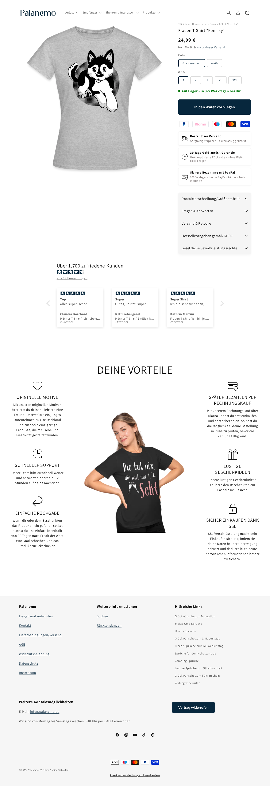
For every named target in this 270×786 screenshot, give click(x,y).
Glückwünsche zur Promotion (195, 616)
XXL (235, 80)
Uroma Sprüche (185, 631)
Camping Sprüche (187, 661)
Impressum (27, 673)
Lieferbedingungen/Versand (40, 635)
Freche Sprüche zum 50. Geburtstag (199, 646)
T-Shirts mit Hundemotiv (192, 24)
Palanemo (33, 769)
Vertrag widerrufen (188, 683)
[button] (71, 12)
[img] (137, 272)
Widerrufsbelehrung (34, 654)
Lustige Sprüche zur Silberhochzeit (198, 668)
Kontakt (25, 625)
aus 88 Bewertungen (72, 278)
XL (220, 80)
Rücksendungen (109, 625)
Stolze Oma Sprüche (188, 624)
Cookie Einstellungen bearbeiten (135, 775)
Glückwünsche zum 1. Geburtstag (197, 638)
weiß (214, 63)
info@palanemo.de (44, 711)
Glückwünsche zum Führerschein (197, 675)
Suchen (102, 616)
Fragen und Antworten (36, 616)
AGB (22, 644)
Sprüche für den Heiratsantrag (195, 653)
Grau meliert (191, 63)
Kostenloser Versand (211, 47)
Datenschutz (28, 663)
